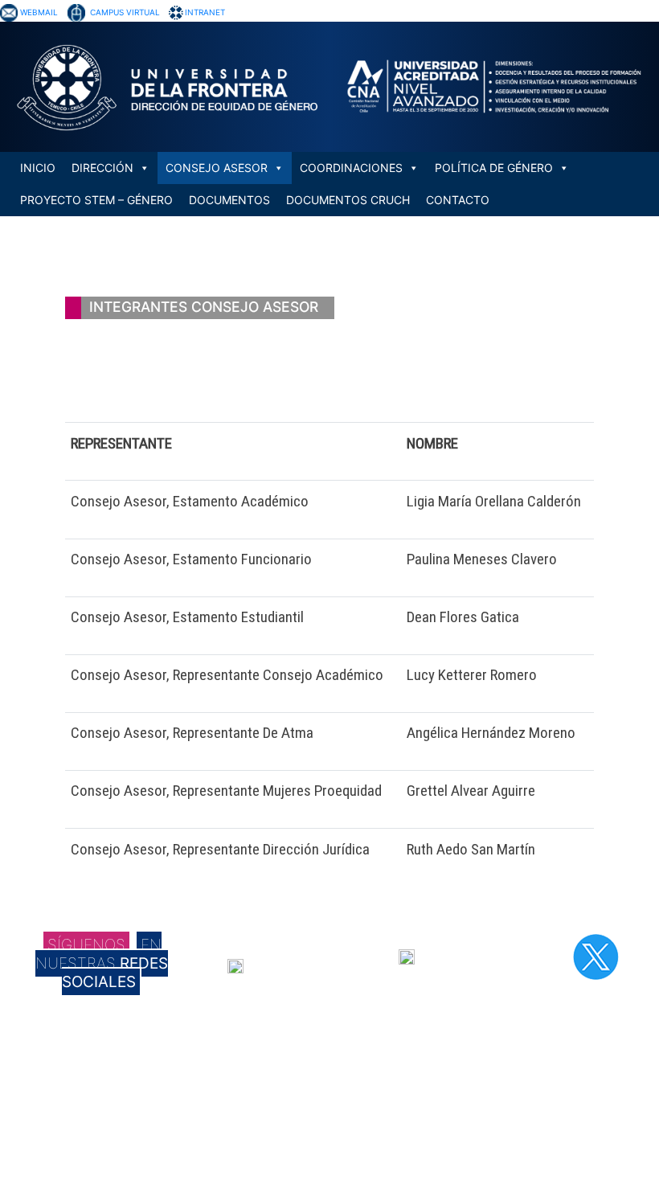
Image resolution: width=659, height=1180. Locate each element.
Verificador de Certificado (513, 1158)
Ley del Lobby (487, 1129)
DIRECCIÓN (102, 167)
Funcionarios (266, 1143)
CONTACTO (457, 200)
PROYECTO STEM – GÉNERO (96, 200)
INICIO (37, 167)
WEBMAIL (39, 12)
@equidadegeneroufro (308, 965)
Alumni (253, 1129)
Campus (256, 1086)
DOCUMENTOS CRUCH (348, 200)
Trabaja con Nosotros (505, 1057)
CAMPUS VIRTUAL (125, 12)
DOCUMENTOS (229, 200)
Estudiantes (264, 1115)
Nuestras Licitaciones (506, 1071)
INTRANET (205, 12)
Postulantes (264, 1100)
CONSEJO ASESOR (217, 167)
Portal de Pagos (492, 1143)
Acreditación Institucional (295, 1071)
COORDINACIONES (351, 167)
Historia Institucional (283, 1057)
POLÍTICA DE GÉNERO (494, 167)
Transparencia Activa (505, 1086)
